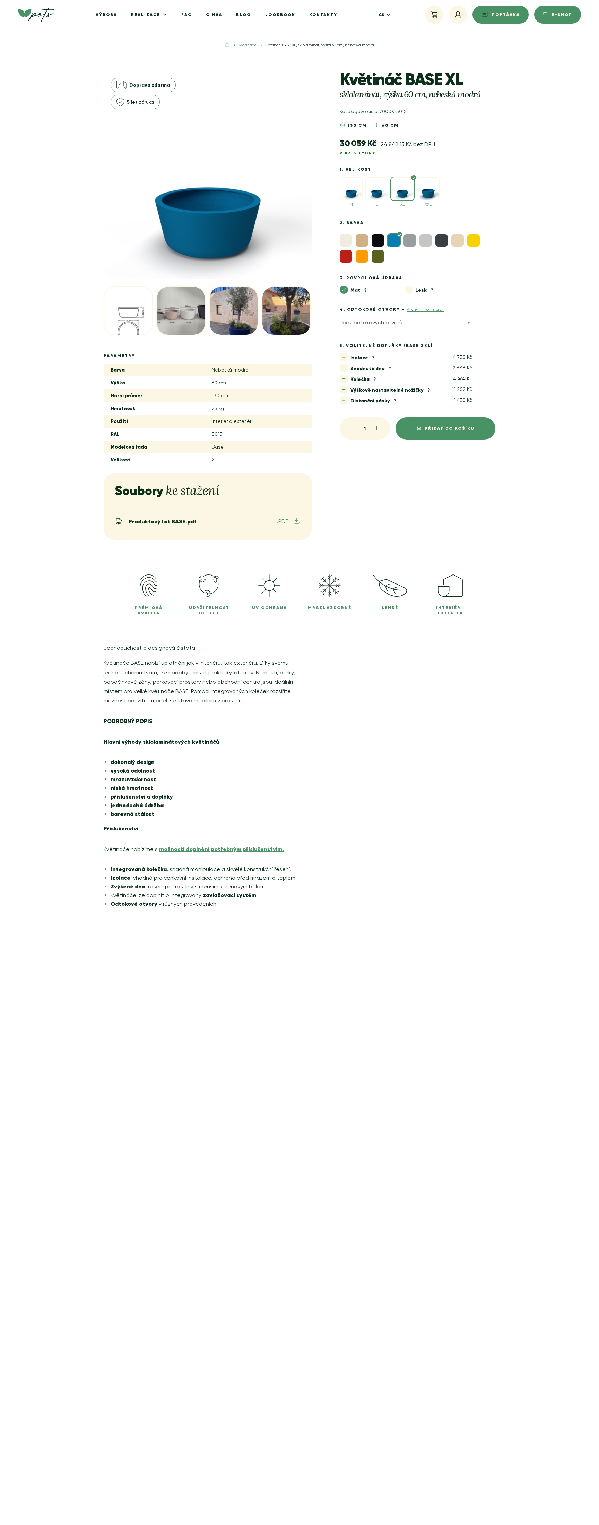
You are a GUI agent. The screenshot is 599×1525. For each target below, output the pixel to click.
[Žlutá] (473, 240)
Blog (243, 14)
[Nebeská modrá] (394, 240)
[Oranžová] (362, 256)
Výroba (106, 14)
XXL (428, 204)
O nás (214, 14)
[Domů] (227, 45)
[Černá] (378, 240)
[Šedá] (409, 240)
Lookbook (280, 14)
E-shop (562, 14)
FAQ (186, 14)
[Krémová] (457, 240)
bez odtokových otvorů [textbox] (372, 322)
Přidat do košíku (450, 428)
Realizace (146, 14)
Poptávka (506, 14)
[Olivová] (378, 256)
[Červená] (346, 256)
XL (402, 204)
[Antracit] (441, 240)
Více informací (425, 309)
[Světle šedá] (425, 240)
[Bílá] (346, 240)
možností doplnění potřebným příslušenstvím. (221, 848)
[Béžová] (362, 240)
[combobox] (406, 324)
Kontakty (323, 14)
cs (381, 14)
